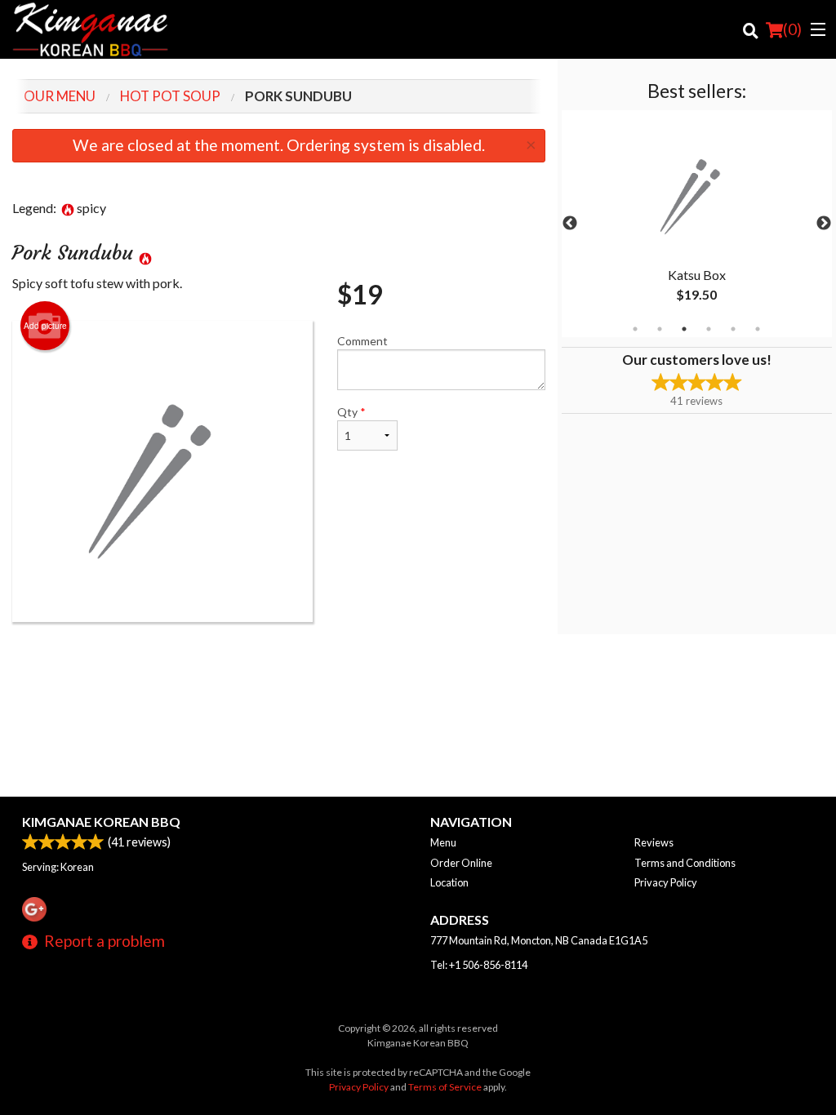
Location (449, 882)
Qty (351, 412)
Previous (570, 223)
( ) (792, 29)
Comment (362, 341)
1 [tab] (635, 329)
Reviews (654, 842)
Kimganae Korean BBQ (101, 821)
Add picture (45, 325)
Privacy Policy (665, 882)
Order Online (461, 862)
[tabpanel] (697, 223)
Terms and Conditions (685, 862)
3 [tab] (684, 329)
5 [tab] (733, 329)
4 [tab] (708, 329)
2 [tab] (659, 329)
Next (824, 223)
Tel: (478, 964)
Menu (443, 842)
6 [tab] (757, 329)
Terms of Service (445, 1087)
